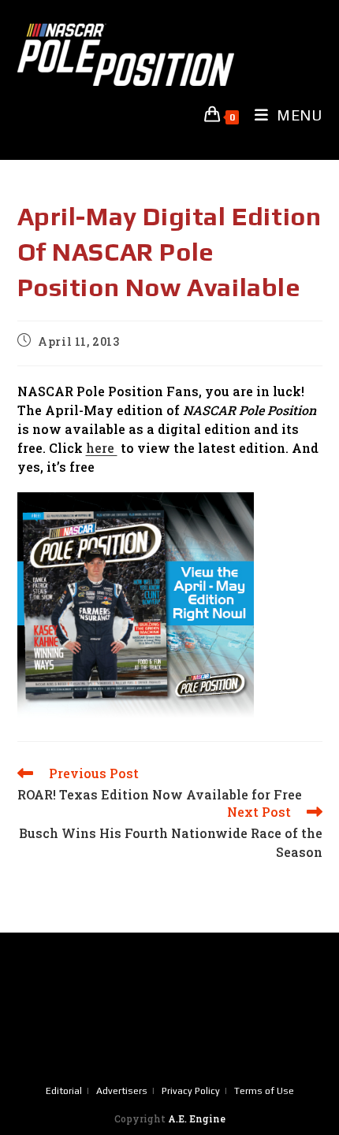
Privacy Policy (191, 1090)
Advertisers (121, 1090)
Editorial (64, 1090)
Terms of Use (264, 1090)
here (101, 448)
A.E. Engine (196, 1118)
